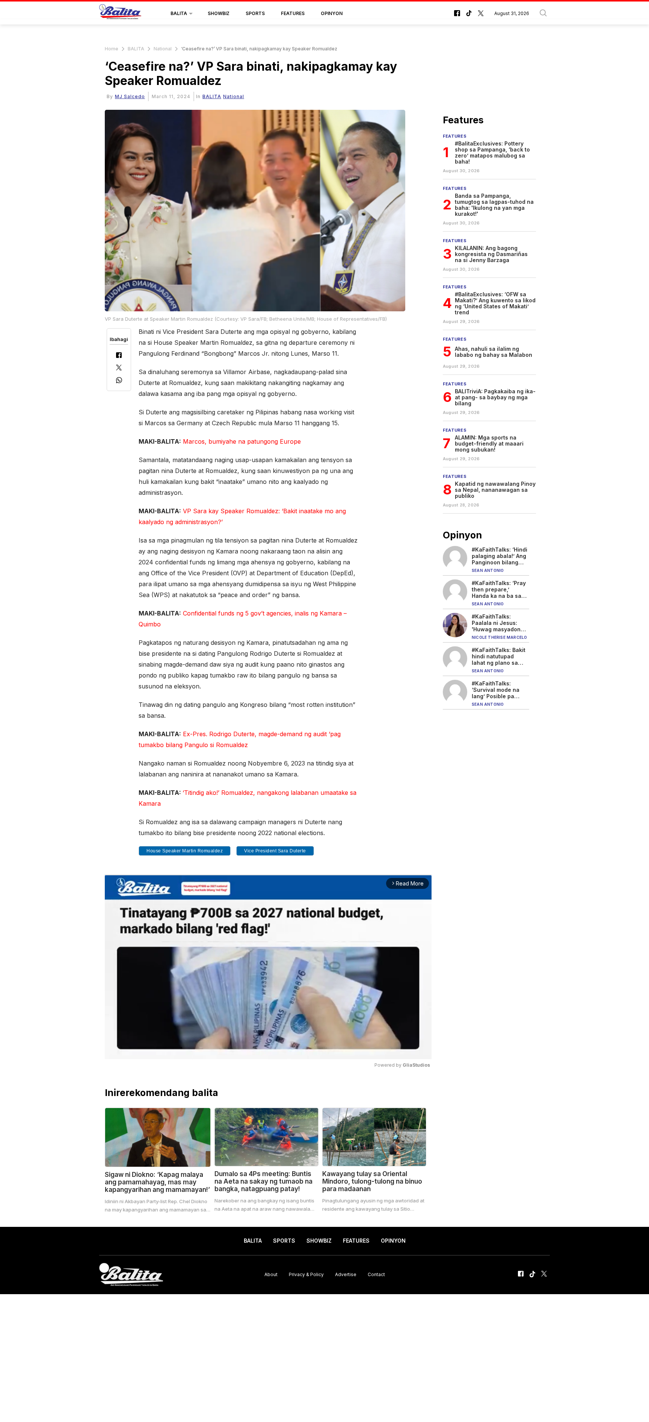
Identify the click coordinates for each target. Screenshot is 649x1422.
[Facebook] (119, 356)
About (271, 1274)
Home (111, 49)
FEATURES (293, 13)
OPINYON (332, 13)
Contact (376, 1274)
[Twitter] (119, 368)
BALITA (179, 13)
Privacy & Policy (306, 1274)
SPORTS (255, 13)
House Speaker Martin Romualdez (184, 851)
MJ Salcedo (130, 96)
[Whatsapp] (119, 381)
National (163, 49)
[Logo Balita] (120, 13)
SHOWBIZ (218, 13)
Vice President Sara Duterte (275, 851)
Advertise (345, 1274)
